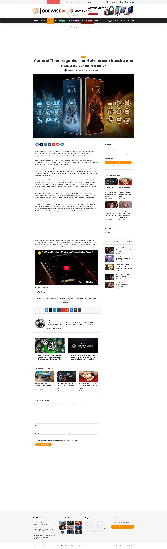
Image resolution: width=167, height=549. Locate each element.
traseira (66, 302)
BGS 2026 (73, 20)
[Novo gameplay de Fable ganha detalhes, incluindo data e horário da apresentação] (78, 527)
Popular (107, 241)
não (96, 528)
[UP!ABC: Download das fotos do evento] (109, 277)
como (92, 522)
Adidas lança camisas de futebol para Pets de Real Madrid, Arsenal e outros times (125, 213)
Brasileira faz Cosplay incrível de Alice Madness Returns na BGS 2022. (124, 267)
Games (42, 20)
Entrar (118, 162)
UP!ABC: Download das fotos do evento (123, 275)
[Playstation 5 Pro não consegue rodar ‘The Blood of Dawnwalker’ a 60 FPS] (111, 204)
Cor (46, 298)
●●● (96, 20)
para (101, 528)
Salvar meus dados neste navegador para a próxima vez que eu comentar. (57, 440)
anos (87, 522)
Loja (88, 20)
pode (105, 528)
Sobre (96, 531)
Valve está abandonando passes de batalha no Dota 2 (123, 258)
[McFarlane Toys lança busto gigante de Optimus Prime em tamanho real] (62, 532)
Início (36, 20)
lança (92, 525)
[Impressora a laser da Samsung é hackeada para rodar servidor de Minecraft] (44, 376)
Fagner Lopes (70, 70)
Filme (101, 522)
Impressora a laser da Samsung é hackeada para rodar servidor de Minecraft (44, 385)
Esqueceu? (127, 154)
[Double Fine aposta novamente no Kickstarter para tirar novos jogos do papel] (70, 532)
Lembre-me (109, 158)
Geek (49, 20)
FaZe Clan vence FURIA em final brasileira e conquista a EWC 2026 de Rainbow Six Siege (66, 386)
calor (39, 298)
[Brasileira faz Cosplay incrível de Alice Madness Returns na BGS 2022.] (109, 267)
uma (87, 534)
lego (97, 525)
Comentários (128, 241)
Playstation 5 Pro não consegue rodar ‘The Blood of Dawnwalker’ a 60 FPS (111, 213)
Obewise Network (67, 546)
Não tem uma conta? (118, 166)
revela (91, 531)
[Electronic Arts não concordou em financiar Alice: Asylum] (109, 285)
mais (102, 525)
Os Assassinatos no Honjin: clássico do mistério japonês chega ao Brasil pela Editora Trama (86, 2)
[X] (52, 329)
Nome (37, 425)
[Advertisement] (83, 42)
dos (96, 522)
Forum (60, 20)
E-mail (37, 433)
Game (54, 298)
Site (69, 433)
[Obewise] (49, 11)
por (86, 531)
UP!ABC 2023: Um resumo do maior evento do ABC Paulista (124, 249)
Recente (116, 241)
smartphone (81, 298)
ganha (63, 298)
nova (87, 528)
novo (92, 528)
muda (71, 298)
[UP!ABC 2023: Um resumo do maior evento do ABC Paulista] (109, 250)
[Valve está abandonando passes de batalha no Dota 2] (109, 258)
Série (102, 531)
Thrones (93, 298)
